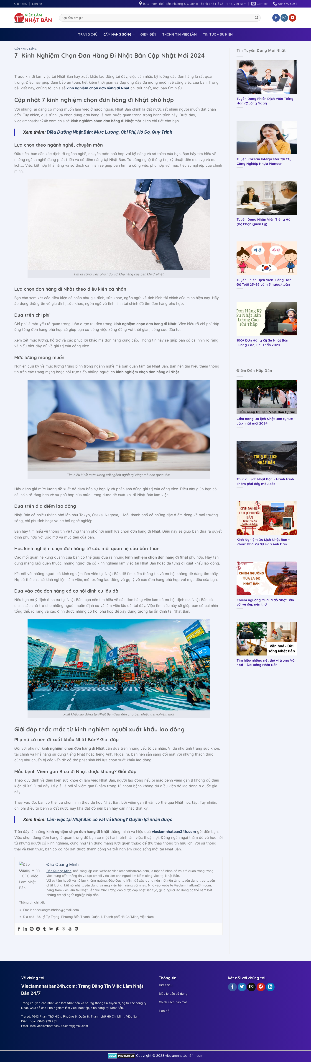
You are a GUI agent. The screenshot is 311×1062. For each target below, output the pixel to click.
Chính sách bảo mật (173, 1002)
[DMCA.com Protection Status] (121, 1055)
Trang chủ (87, 34)
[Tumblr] (44, 929)
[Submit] (256, 18)
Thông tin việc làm (179, 34)
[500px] (70, 929)
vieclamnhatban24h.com (174, 831)
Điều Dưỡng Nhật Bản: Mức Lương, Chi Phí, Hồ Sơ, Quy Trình (109, 132)
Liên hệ (37, 3)
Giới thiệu (20, 3)
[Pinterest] (32, 929)
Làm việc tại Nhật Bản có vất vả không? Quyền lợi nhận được (109, 819)
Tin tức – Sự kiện (218, 34)
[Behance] (51, 929)
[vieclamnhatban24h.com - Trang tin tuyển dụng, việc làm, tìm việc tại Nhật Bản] (33, 18)
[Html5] (76, 929)
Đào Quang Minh (58, 871)
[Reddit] (38, 929)
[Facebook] (19, 929)
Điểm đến (148, 34)
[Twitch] (63, 929)
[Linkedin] (25, 929)
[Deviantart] (57, 929)
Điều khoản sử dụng (173, 993)
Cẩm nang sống (117, 34)
